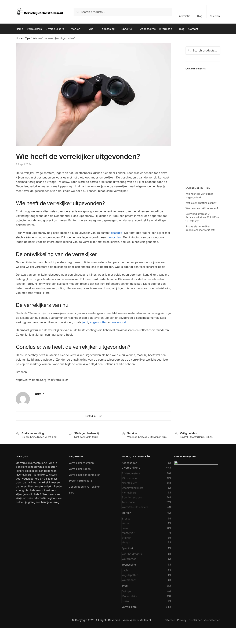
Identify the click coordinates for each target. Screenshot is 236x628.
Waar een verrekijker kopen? (202, 208)
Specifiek (127, 548)
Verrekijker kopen (80, 468)
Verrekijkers (129, 606)
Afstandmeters (131, 473)
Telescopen (129, 502)
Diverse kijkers (131, 467)
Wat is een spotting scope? (201, 202)
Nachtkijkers (129, 483)
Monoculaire (129, 596)
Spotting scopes (132, 497)
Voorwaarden (212, 620)
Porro (125, 601)
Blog (199, 15)
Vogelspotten (130, 575)
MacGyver (128, 532)
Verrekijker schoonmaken (84, 474)
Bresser (127, 518)
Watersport (129, 580)
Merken (126, 512)
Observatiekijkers (132, 487)
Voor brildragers (132, 554)
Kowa (125, 528)
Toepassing (129, 564)
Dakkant (127, 591)
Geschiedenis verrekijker (84, 486)
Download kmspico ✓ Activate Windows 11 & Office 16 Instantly (202, 217)
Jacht (125, 570)
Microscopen (130, 478)
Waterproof (129, 558)
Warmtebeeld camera (135, 507)
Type (125, 585)
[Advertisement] (203, 124)
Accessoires (129, 463)
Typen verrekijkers (80, 480)
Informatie (184, 15)
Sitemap (170, 620)
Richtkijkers (129, 492)
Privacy (181, 620)
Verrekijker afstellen (81, 463)
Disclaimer (195, 620)
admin (39, 394)
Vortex (126, 542)
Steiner (126, 537)
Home (19, 38)
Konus (125, 523)
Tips (27, 38)
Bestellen (214, 15)
